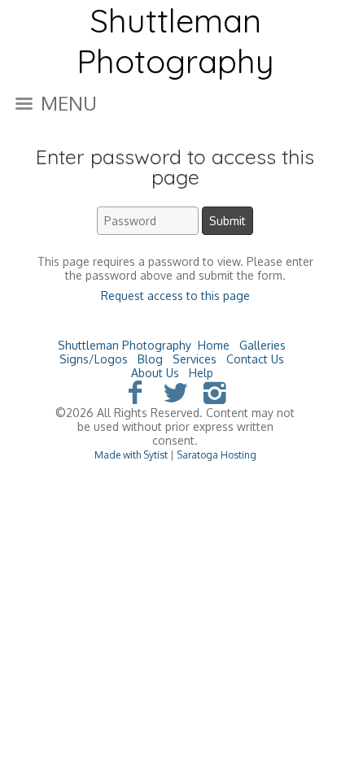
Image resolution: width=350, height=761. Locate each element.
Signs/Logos (93, 359)
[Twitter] (175, 391)
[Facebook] (135, 391)
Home (214, 345)
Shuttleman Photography (124, 345)
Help (201, 373)
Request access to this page (175, 295)
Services (195, 359)
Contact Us (255, 359)
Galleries (262, 345)
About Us (155, 373)
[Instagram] (214, 391)
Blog (150, 359)
